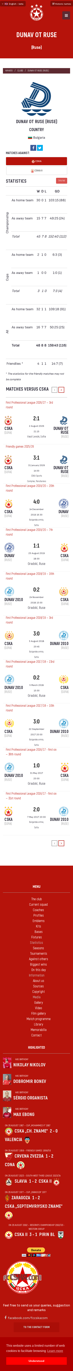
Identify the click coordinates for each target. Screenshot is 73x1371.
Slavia (21, 1181)
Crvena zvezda (29, 1156)
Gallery (38, 1002)
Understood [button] (36, 1360)
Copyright (38, 992)
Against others (38, 959)
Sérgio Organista (30, 1098)
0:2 (36, 589)
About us (38, 981)
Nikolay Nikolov (29, 1065)
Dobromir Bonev (29, 1081)
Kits (38, 926)
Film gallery (38, 1013)
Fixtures (36, 937)
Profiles (38, 915)
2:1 (36, 418)
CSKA (38, 161)
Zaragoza (20, 1198)
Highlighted (36, 1047)
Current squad (38, 904)
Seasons (38, 948)
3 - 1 (33, 1234)
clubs (20, 70)
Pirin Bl (47, 1234)
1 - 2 (49, 1156)
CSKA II (38, 170)
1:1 (36, 545)
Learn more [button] (55, 1351)
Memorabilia (39, 1030)
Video (38, 1008)
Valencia (13, 1139)
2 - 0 (54, 1131)
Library (38, 1024)
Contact (36, 1035)
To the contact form (36, 1327)
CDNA (10, 1165)
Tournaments (38, 953)
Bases (38, 932)
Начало (9, 70)
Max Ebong (23, 1114)
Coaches (38, 910)
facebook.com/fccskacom (28, 1317)
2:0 (36, 809)
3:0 (36, 633)
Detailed (61, 180)
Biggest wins (38, 964)
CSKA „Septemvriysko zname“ (33, 1206)
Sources (38, 986)
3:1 (36, 457)
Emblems (39, 921)
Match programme (38, 1019)
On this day (38, 970)
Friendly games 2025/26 (20, 447)
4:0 (36, 501)
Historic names (63, 3)
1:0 (36, 765)
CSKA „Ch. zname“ (31, 1131)
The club (36, 899)
